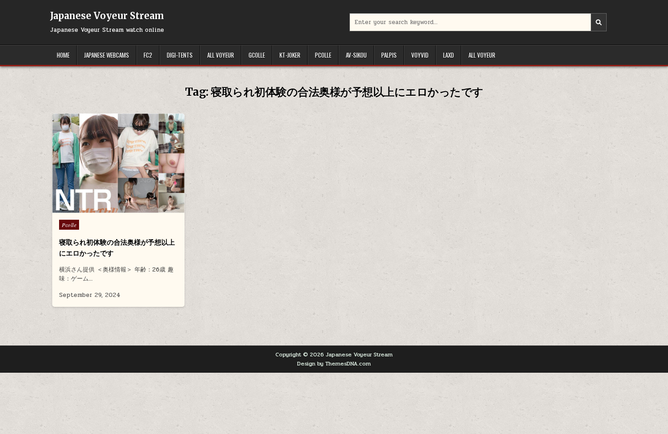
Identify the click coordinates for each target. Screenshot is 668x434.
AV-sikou (356, 54)
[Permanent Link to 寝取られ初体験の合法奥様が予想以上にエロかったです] (118, 163)
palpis (389, 54)
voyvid (420, 54)
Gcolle (257, 54)
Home (63, 54)
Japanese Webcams (106, 54)
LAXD (448, 54)
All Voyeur (220, 54)
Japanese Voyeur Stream (107, 15)
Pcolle (323, 54)
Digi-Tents (180, 54)
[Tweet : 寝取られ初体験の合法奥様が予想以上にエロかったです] (99, 208)
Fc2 (148, 54)
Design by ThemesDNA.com (334, 363)
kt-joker (289, 54)
